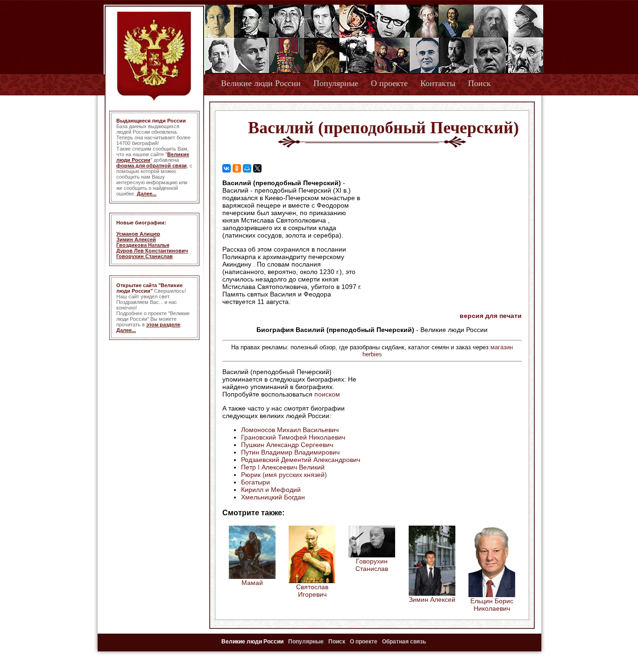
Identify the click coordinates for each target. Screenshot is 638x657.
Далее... (146, 193)
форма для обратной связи (151, 165)
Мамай (252, 582)
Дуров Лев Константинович (152, 250)
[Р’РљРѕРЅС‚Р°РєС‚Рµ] (226, 168)
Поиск (479, 83)
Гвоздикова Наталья (142, 245)
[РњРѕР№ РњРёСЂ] (247, 168)
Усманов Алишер (138, 234)
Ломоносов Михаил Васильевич (290, 429)
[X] (257, 168)
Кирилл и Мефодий (271, 489)
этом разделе (163, 324)
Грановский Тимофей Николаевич (293, 437)
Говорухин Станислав (144, 256)
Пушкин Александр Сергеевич (287, 444)
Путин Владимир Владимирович (290, 452)
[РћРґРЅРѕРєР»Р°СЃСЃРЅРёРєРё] (237, 168)
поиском (327, 394)
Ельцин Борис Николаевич (491, 604)
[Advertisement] (442, 238)
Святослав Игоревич (312, 590)
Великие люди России (261, 83)
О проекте (389, 83)
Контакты (437, 83)
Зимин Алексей (136, 239)
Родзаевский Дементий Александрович (300, 459)
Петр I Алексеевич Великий (283, 467)
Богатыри (255, 482)
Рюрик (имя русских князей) (284, 474)
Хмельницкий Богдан (273, 497)
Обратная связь (404, 641)
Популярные (335, 83)
